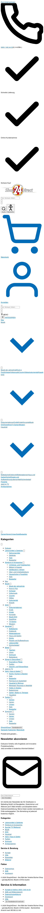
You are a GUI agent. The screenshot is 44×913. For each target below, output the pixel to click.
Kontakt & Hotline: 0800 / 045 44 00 (18, 889)
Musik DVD (13, 617)
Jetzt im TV (5, 484)
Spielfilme (8, 425)
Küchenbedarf (26, 479)
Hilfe (6, 855)
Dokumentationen (7, 422)
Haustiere (12, 695)
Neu (2, 320)
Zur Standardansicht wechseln (15, 901)
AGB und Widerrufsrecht (13, 892)
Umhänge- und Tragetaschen (19, 565)
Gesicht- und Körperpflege (18, 666)
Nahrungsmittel (14, 553)
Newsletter (9, 857)
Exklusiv (8, 548)
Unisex (13, 534)
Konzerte (26, 422)
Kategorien (12, 730)
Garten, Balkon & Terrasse (18, 692)
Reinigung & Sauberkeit (17, 681)
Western (22, 425)
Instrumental (33, 372)
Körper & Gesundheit (12, 659)
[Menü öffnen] (1, 305)
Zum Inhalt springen (8, 2)
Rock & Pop (13, 588)
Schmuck (12, 655)
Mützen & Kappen (15, 567)
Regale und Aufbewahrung (10, 478)
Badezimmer (13, 690)
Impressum (9, 873)
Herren (8, 534)
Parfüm (11, 664)
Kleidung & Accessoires (13, 562)
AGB (6, 871)
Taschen (12, 650)
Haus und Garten (15, 636)
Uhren (11, 652)
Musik (7, 584)
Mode (7, 647)
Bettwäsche (5, 475)
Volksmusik (14, 372)
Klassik (40, 372)
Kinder (20, 422)
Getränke (12, 555)
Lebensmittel (16, 479)
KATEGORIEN (10, 317)
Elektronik (13, 475)
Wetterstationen (22, 475)
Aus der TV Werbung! (13, 827)
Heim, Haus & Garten (12, 671)
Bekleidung (13, 657)
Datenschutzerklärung (13, 894)
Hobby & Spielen (15, 688)
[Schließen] (1, 544)
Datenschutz (9, 868)
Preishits (4, 482)
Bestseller (23, 534)
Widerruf (8, 860)
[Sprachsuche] (1, 201)
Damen (3, 534)
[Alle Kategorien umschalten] (3, 317)
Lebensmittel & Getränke (14, 550)
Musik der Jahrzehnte (8, 370)
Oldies (26, 372)
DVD (6, 605)
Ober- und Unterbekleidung (19, 572)
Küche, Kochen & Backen (18, 674)
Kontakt (7, 853)
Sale (18, 534)
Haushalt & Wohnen (16, 683)
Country (21, 372)
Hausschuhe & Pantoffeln (18, 574)
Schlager (7, 372)
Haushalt (8, 626)
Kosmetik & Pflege (15, 662)
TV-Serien (15, 425)
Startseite (4, 730)
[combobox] (10, 198)
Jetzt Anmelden (6, 798)
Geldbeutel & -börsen (16, 569)
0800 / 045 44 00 (7, 47)
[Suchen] (1, 203)
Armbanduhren (10, 844)
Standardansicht (17, 727)
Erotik (16, 422)
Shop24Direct (6, 727)
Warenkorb (20, 730)
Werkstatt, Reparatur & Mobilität (20, 685)
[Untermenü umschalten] (1, 368)
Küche (8, 477)
